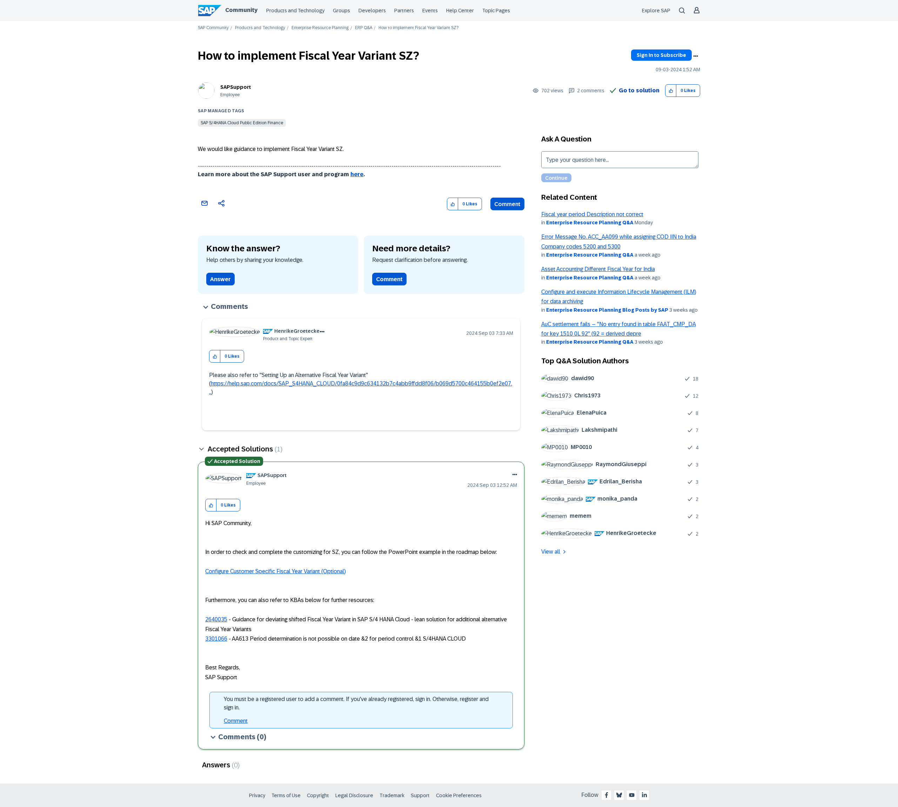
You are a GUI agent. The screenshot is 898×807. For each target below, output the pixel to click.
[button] (670, 91)
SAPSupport (235, 87)
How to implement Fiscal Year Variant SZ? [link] (418, 28)
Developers (372, 10)
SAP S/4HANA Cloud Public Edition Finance (242, 122)
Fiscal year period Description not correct (592, 214)
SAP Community (213, 28)
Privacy (257, 795)
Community (241, 10)
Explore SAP (656, 10)
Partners (404, 10)
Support (420, 795)
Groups (341, 10)
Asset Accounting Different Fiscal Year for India (598, 269)
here (356, 174)
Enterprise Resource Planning (320, 28)
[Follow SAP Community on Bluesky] (619, 795)
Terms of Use (286, 795)
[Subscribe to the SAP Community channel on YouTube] (632, 795)
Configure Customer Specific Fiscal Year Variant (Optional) (275, 571)
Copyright (318, 795)
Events (430, 10)
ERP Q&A (363, 28)
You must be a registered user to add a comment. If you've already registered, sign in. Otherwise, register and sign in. (356, 703)
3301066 (216, 639)
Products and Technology (295, 10)
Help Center (460, 10)
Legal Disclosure (354, 795)
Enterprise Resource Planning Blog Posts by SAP (607, 310)
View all (550, 552)
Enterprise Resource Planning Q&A (590, 222)
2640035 (216, 619)
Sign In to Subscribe (661, 55)
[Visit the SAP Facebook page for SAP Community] (606, 795)
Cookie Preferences (459, 795)
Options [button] (695, 56)
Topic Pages (496, 10)
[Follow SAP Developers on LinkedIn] (644, 795)
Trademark (392, 795)
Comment (507, 204)
